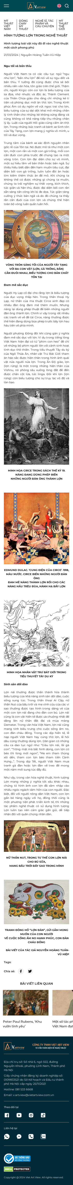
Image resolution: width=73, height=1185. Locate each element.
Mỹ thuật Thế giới (63, 24)
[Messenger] (20, 1136)
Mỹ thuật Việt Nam (8, 24)
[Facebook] (8, 1115)
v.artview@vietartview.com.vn (33, 1095)
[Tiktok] (43, 1115)
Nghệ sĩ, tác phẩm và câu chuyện (44, 23)
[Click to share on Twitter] (30, 971)
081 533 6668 (24, 1089)
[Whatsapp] (8, 1136)
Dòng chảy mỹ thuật (23, 24)
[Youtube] (20, 1115)
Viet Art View (33, 1177)
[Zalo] (43, 1136)
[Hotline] (32, 1136)
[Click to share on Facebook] (21, 971)
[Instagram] (32, 1115)
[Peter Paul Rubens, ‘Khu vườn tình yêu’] (25, 1002)
